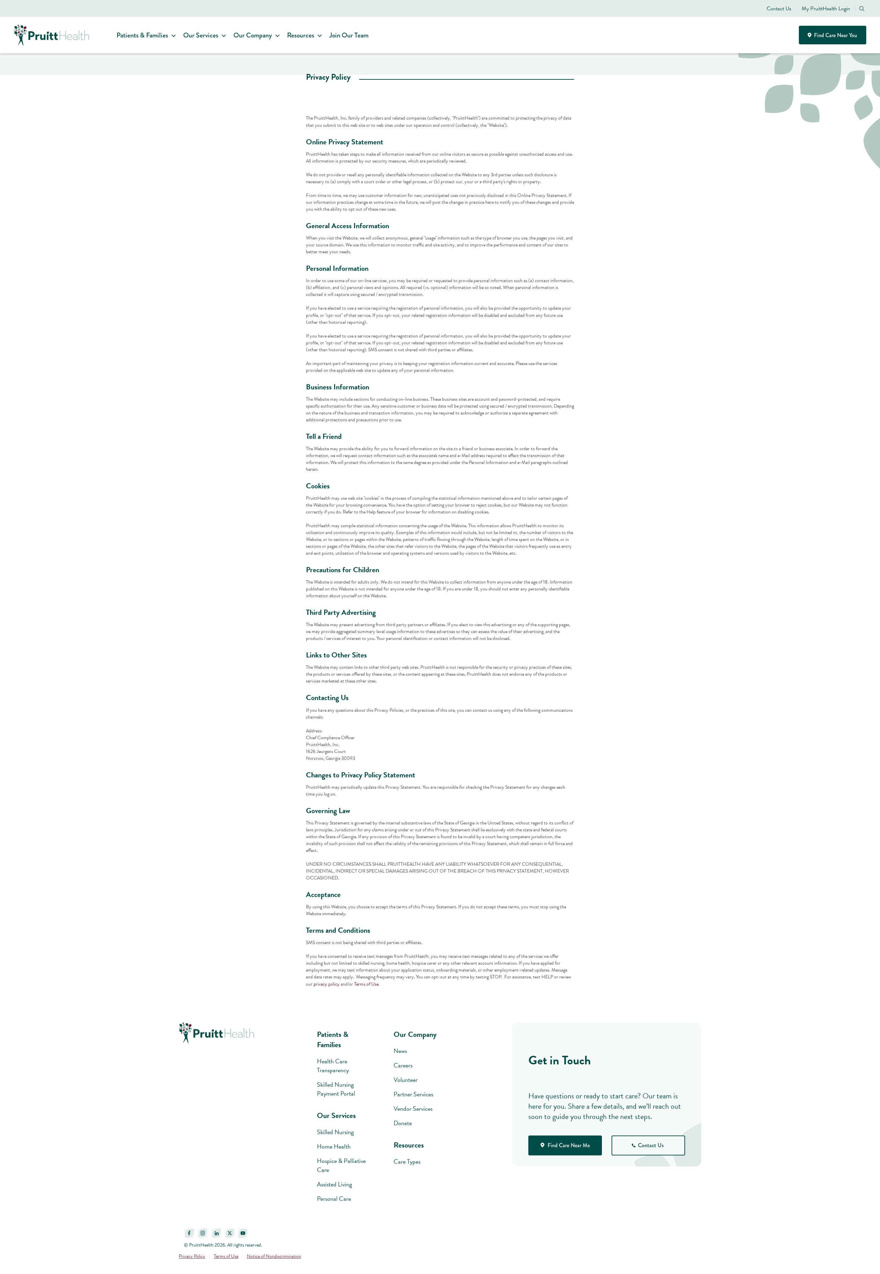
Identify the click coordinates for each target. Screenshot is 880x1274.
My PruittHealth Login (826, 8)
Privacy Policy (192, 1256)
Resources (300, 35)
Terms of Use (366, 984)
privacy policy (327, 984)
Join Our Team (348, 35)
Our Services (200, 35)
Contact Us (779, 8)
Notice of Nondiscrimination (274, 1256)
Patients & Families (142, 35)
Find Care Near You (835, 35)
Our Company (252, 35)
